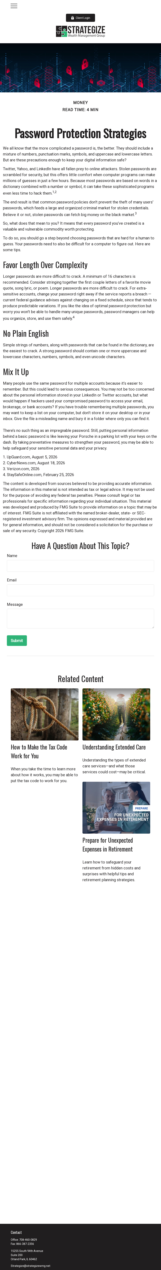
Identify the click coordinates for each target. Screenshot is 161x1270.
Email (11, 580)
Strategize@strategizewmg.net (30, 1265)
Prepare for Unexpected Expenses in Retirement (107, 844)
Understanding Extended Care (114, 746)
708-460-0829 (28, 1239)
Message (15, 604)
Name (12, 555)
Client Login (83, 17)
